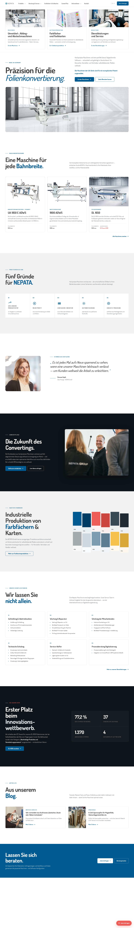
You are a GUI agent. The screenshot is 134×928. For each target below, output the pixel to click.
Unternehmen (76, 3)
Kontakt (86, 3)
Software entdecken (14, 468)
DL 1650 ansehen (13, 748)
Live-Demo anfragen (35, 468)
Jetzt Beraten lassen (105, 79)
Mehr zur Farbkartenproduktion (18, 553)
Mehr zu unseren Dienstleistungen (116, 669)
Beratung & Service (34, 3)
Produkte (21, 3)
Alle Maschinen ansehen (119, 236)
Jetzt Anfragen (123, 3)
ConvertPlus (65, 3)
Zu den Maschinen (83, 79)
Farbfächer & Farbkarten (51, 3)
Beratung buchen (121, 861)
